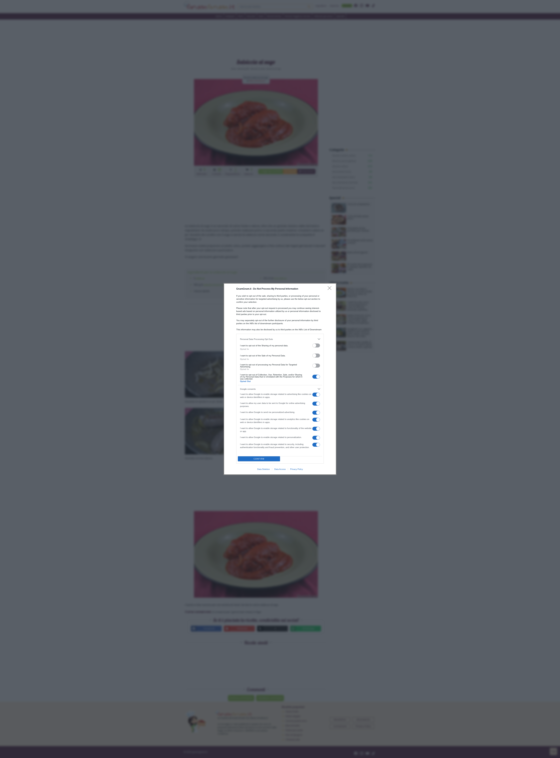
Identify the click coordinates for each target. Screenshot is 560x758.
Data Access (280, 469)
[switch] (316, 345)
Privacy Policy (296, 469)
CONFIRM (259, 459)
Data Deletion (263, 469)
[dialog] (280, 379)
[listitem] (280, 339)
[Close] (330, 289)
